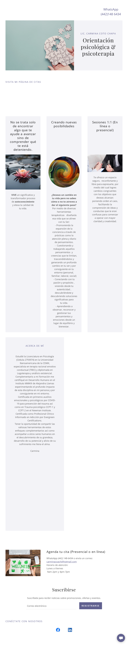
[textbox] (51, 605)
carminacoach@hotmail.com (61, 561)
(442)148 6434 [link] (111, 14)
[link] (58, 630)
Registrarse (91, 605)
